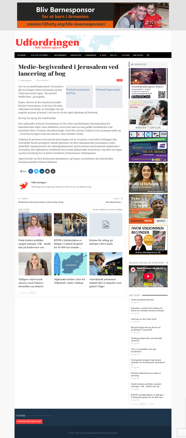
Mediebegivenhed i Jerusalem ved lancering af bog (41, 202)
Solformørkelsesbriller (142, 299)
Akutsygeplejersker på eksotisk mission (146, 339)
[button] (148, 56)
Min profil (138, 55)
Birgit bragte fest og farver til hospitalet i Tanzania (145, 328)
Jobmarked (90, 55)
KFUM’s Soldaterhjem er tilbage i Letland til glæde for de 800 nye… (148, 396)
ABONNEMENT (60, 55)
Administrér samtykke (29, 421)
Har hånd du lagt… (114, 202)
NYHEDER (21, 55)
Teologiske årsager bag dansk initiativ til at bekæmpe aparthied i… (148, 362)
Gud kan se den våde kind (143, 319)
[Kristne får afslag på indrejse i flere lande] (105, 224)
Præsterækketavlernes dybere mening (146, 374)
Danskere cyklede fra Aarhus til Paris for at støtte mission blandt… (148, 309)
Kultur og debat (40, 55)
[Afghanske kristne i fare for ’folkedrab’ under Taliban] (70, 263)
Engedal (115, 433)
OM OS (113, 55)
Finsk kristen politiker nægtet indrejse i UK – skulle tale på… (146, 385)
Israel (119, 80)
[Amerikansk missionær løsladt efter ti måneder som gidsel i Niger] (105, 263)
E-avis (103, 55)
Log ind (126, 55)
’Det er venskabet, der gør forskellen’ (143, 350)
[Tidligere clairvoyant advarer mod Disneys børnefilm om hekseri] (35, 263)
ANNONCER (75, 55)
